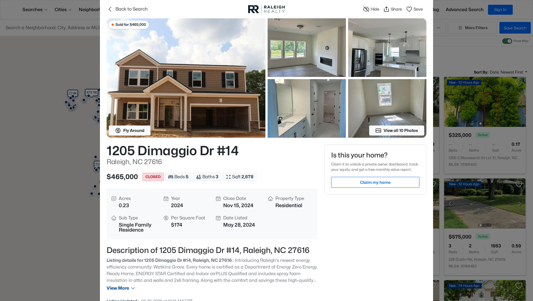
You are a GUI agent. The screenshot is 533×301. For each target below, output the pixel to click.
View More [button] (118, 288)
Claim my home (375, 182)
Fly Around (133, 130)
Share (396, 9)
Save (418, 9)
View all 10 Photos (401, 130)
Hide (375, 9)
